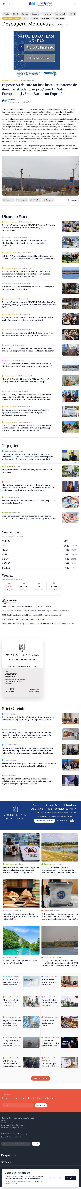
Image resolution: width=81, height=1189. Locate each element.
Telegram (49, 200)
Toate (6, 14)
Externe (35, 18)
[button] (76, 462)
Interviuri (45, 18)
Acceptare (70, 1178)
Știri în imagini (58, 18)
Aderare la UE (60, 14)
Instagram (23, 200)
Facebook (10, 200)
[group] (40, 455)
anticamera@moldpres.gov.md (15, 1125)
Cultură (72, 14)
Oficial (15, 14)
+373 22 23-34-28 (9, 1120)
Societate (35, 14)
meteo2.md (19, 579)
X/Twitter (36, 200)
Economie (47, 14)
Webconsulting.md (15, 1137)
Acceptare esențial (55, 1178)
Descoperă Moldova (25, 24)
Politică (25, 14)
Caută (36, 1144)
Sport (25, 18)
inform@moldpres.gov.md (14, 1127)
